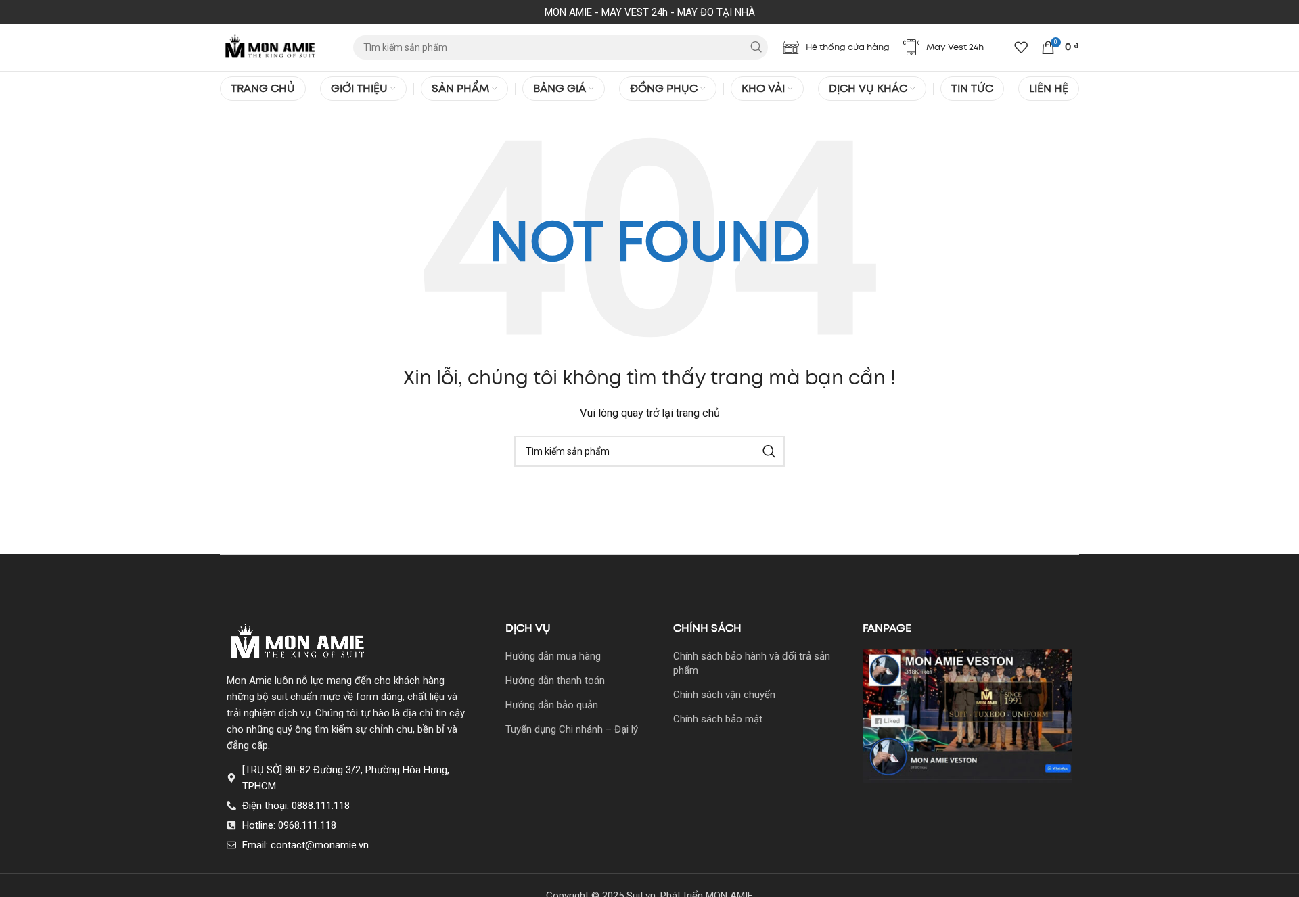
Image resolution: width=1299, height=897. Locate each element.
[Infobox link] (836, 47)
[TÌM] (755, 47)
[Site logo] (270, 47)
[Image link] (298, 642)
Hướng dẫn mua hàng (553, 656)
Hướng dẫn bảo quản (551, 705)
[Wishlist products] (1020, 47)
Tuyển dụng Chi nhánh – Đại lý (571, 729)
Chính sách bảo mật (717, 719)
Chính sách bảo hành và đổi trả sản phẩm (751, 663)
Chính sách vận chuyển (724, 695)
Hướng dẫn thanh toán (555, 680)
